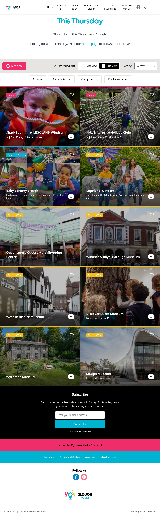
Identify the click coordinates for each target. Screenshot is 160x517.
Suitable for (60, 79)
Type (36, 79)
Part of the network (80, 445)
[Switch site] (25, 7)
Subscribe (80, 424)
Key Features (115, 79)
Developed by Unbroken (143, 511)
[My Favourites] (145, 7)
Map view (92, 65)
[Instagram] (84, 477)
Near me (17, 66)
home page (90, 44)
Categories (87, 79)
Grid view (112, 65)
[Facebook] (76, 477)
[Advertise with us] (153, 7)
